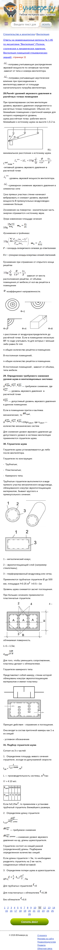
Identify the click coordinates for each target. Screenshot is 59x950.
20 (29, 911)
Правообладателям (46, 942)
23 (43, 911)
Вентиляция (42, 34)
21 (34, 911)
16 (11, 911)
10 (35, 907)
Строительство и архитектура (19, 34)
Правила (41, 945)
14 (53, 907)
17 (15, 911)
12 (44, 907)
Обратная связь (44, 948)
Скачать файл (29, 921)
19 (25, 911)
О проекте (42, 935)
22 (38, 911)
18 (20, 911)
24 (48, 911)
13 (49, 907)
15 (6, 911)
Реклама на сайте (45, 939)
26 (29, 914)
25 (52, 911)
